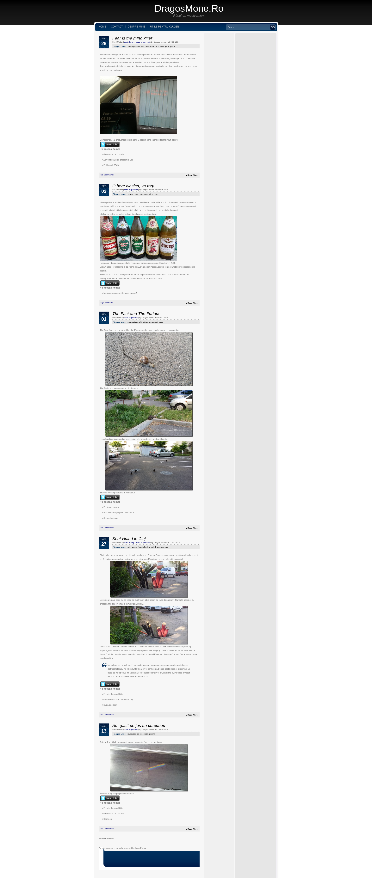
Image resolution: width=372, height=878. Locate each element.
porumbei (153, 322)
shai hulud (151, 547)
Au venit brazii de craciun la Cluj (118, 160)
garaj (167, 46)
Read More (193, 175)
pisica (145, 322)
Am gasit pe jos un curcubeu (138, 725)
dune (134, 547)
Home (102, 26)
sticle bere (153, 194)
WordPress (140, 848)
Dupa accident (110, 705)
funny (131, 42)
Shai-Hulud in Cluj (129, 538)
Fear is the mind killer (132, 38)
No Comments (107, 175)
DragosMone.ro (189, 8)
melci (139, 322)
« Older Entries (106, 838)
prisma (152, 734)
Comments (107, 303)
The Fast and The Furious (136, 313)
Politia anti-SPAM (111, 165)
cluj (142, 46)
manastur (132, 322)
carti (126, 42)
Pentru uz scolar (111, 507)
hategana (143, 194)
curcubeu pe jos (135, 734)
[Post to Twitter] (110, 146)
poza (172, 46)
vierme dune (162, 547)
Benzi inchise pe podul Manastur (118, 512)
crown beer (133, 194)
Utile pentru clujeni (165, 26)
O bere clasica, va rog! (133, 186)
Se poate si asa (110, 518)
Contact (117, 26)
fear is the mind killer (155, 46)
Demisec (107, 819)
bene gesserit (134, 46)
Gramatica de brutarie (113, 154)
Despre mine (136, 26)
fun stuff (141, 547)
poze (161, 322)
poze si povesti (143, 42)
